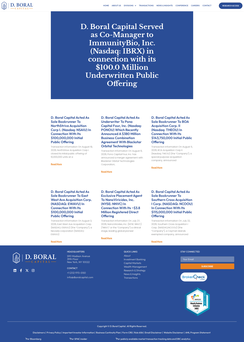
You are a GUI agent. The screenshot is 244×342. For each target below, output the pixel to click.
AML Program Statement (198, 332)
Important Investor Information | (79, 332)
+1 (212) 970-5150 (76, 272)
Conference (182, 5)
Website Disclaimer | (174, 332)
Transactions (146, 5)
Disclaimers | (39, 332)
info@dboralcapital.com (80, 277)
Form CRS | (127, 332)
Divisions (128, 5)
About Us (116, 5)
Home (106, 5)
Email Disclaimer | (154, 332)
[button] (130, 5)
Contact (206, 5)
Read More (56, 164)
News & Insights (164, 5)
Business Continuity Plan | (109, 332)
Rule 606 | (139, 332)
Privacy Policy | (54, 332)
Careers (195, 5)
